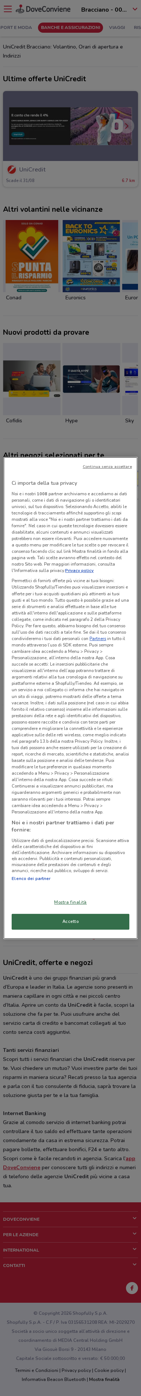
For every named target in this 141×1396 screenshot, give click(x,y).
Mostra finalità (70, 902)
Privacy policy (79, 571)
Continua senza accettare (107, 466)
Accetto (70, 921)
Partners (97, 639)
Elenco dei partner (31, 879)
